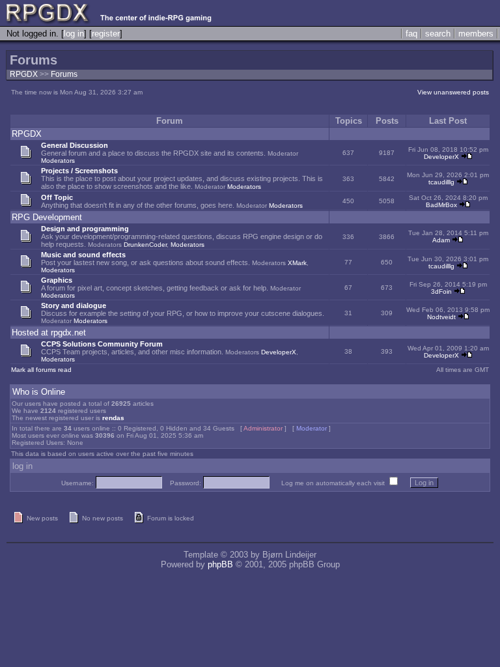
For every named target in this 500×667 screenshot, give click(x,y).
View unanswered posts (453, 92)
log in (74, 33)
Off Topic (57, 197)
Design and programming (85, 229)
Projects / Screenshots (79, 171)
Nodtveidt (441, 316)
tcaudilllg (441, 182)
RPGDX (24, 74)
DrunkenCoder (145, 244)
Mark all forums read (41, 369)
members (475, 33)
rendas (113, 417)
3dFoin (441, 291)
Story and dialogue (73, 305)
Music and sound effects (83, 255)
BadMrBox (441, 204)
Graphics (56, 280)
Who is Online (38, 392)
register (106, 33)
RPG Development (47, 217)
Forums (64, 74)
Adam (441, 240)
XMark (297, 262)
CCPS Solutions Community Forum (102, 344)
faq (411, 33)
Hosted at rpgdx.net (49, 332)
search (438, 33)
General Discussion (74, 145)
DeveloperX (441, 156)
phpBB (220, 564)
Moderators (58, 160)
